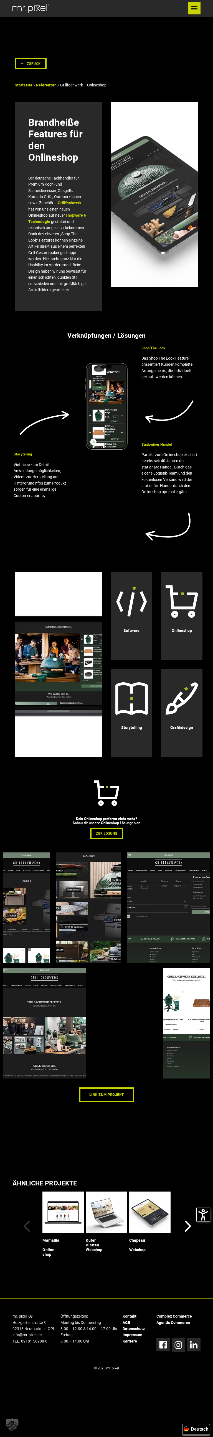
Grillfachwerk (69, 202)
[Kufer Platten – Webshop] (106, 1211)
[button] (194, 8)
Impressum (132, 1334)
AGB (126, 1322)
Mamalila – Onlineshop (50, 1247)
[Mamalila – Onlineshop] (63, 1211)
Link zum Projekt (106, 1094)
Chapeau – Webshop (137, 1245)
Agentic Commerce (173, 1322)
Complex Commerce (174, 1316)
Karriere (130, 1341)
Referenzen (46, 85)
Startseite (23, 85)
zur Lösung (106, 833)
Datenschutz (134, 1328)
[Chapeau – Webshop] (150, 1211)
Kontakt (129, 1316)
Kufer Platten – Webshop (94, 1245)
